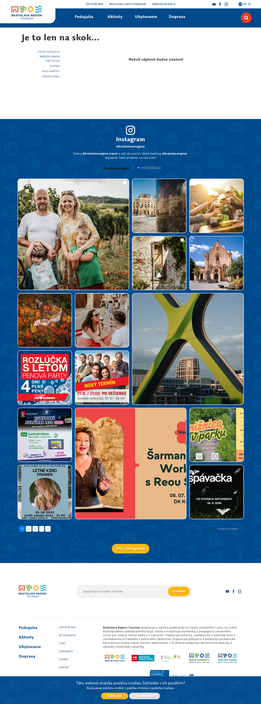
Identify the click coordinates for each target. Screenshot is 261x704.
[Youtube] (214, 4)
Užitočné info (94, 4)
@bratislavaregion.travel (100, 153)
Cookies (63, 659)
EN (244, 4)
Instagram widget (227, 528)
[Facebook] (220, 4)
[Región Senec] (227, 658)
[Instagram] (226, 4)
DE (249, 4)
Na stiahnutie (67, 635)
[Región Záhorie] (171, 658)
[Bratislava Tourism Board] (143, 658)
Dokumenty (66, 651)
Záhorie (55, 66)
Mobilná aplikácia (163, 4)
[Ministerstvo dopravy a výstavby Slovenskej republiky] (183, 675)
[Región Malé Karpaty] (199, 658)
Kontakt (64, 667)
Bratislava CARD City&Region (127, 4)
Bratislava (53, 60)
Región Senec (51, 76)
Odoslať (179, 591)
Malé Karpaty (51, 71)
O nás (62, 643)
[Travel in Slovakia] (159, 675)
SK (240, 4)
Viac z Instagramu (130, 548)
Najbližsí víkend (50, 56)
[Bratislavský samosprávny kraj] (115, 658)
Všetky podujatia (49, 51)
